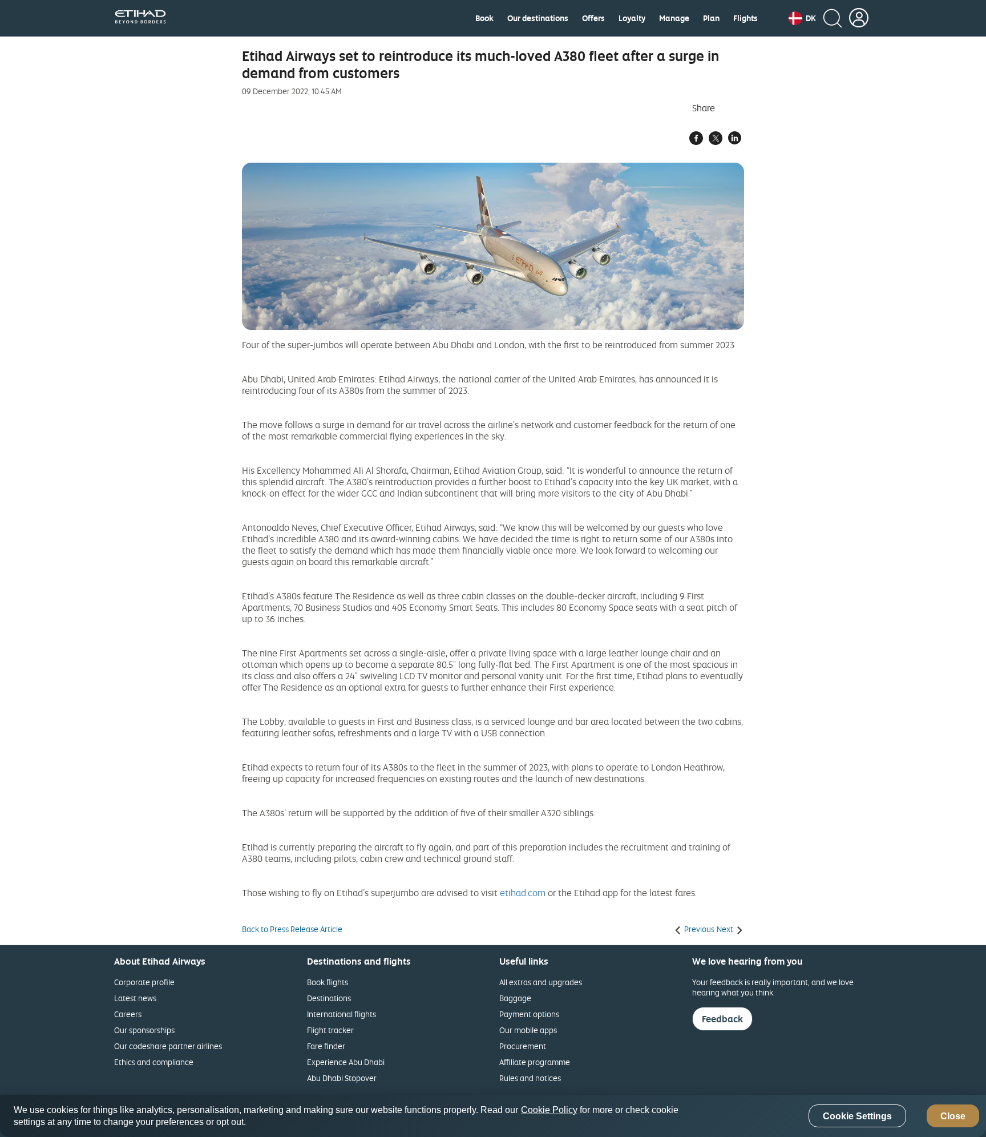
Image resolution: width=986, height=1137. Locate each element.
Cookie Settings (857, 1116)
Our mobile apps (528, 1030)
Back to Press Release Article (292, 929)
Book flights (327, 982)
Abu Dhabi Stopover (342, 1078)
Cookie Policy (549, 1110)
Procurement (522, 1046)
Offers (593, 18)
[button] (802, 18)
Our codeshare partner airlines (168, 1046)
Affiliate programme (534, 1062)
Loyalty (632, 18)
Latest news (135, 998)
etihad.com (522, 892)
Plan (711, 18)
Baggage (515, 998)
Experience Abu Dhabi (346, 1062)
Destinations (329, 998)
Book (484, 18)
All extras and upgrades (540, 982)
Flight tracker (330, 1030)
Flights (745, 18)
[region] (493, 1116)
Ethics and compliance (153, 1062)
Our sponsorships (144, 1030)
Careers (128, 1014)
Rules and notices (530, 1078)
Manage (674, 18)
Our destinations (537, 18)
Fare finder (326, 1046)
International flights (341, 1014)
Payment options (529, 1014)
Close (952, 1116)
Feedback (722, 1019)
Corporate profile (144, 982)
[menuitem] (484, 18)
